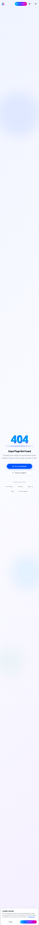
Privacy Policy (31, 917)
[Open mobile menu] (36, 4)
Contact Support (20, 473)
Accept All (28, 922)
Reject (11, 922)
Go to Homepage (20, 466)
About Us (30, 486)
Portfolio (20, 486)
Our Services (9, 486)
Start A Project (20, 3)
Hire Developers (23, 491)
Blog (12, 491)
